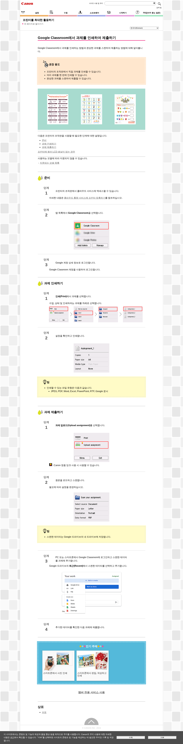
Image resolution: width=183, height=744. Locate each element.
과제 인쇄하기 (49, 144)
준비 (44, 140)
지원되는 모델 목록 (49, 163)
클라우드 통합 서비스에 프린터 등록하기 (84, 198)
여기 (12, 737)
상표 (44, 712)
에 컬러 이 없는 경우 (56, 152)
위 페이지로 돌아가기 (33, 24)
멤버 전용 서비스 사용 (91, 692)
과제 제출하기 (49, 147)
